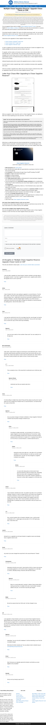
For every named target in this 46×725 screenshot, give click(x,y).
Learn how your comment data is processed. (30, 264)
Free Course (19, 6)
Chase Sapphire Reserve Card (11, 35)
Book (24, 6)
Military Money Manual (21, 2)
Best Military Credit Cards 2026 (38, 693)
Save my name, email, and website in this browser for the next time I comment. (23, 244)
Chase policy (18, 167)
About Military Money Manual (22, 700)
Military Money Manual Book (38, 696)
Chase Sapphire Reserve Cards (28, 26)
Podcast (27, 6)
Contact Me (18, 699)
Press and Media (19, 702)
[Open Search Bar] (40, 6)
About (36, 6)
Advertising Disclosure (21, 698)
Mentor (7, 6)
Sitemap (18, 693)
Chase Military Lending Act (13, 28)
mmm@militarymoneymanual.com (14, 646)
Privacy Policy (19, 695)
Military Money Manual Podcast (38, 695)
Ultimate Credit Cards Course (20, 14)
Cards (10, 6)
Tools (15, 6)
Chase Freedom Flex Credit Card (13, 43)
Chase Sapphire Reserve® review (21, 199)
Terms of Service (19, 696)
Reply (5, 281)
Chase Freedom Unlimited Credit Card (14, 41)
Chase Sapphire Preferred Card (12, 44)
